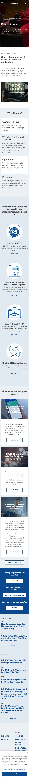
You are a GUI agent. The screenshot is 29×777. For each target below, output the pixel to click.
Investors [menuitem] (20, 739)
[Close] (27, 753)
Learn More (19, 253)
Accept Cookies (14, 774)
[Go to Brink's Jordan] (14, 3)
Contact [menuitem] (19, 736)
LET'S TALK (14, 580)
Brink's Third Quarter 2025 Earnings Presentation (13, 661)
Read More (17, 440)
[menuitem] (26, 3)
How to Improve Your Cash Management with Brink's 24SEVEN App (13, 626)
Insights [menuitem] (5, 736)
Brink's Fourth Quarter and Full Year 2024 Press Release (14, 681)
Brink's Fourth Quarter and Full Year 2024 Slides (13, 671)
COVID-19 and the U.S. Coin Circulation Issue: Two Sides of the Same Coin (14, 638)
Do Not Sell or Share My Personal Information (14, 769)
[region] (14, 764)
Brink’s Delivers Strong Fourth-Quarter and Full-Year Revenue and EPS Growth (12, 709)
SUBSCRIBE (14, 607)
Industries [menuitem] (6, 739)
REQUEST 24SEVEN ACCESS (14, 595)
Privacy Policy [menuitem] (18, 744)
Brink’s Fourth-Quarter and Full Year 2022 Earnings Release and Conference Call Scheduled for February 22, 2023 (14, 694)
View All (13, 646)
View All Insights (14, 562)
